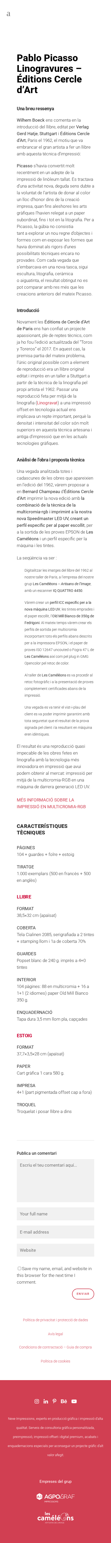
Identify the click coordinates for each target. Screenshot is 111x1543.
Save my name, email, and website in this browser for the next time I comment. (54, 1275)
